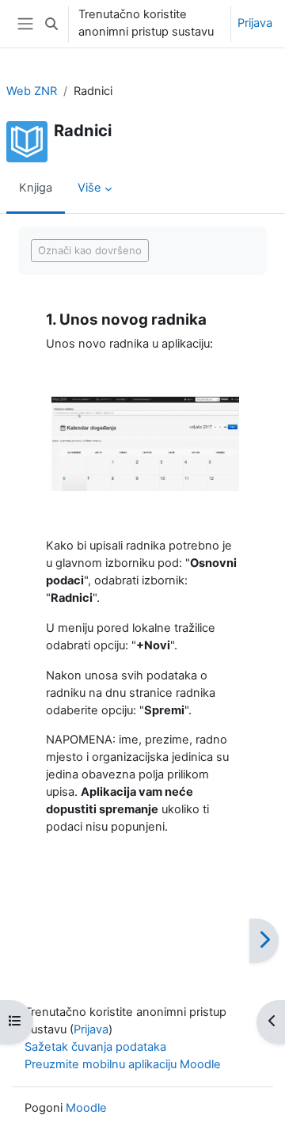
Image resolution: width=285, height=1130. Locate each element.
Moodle (86, 1108)
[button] (51, 24)
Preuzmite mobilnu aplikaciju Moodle (123, 1064)
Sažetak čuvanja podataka (95, 1047)
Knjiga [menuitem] (35, 188)
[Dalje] (264, 941)
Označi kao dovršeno (90, 250)
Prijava (255, 23)
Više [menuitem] (89, 188)
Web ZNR (31, 91)
